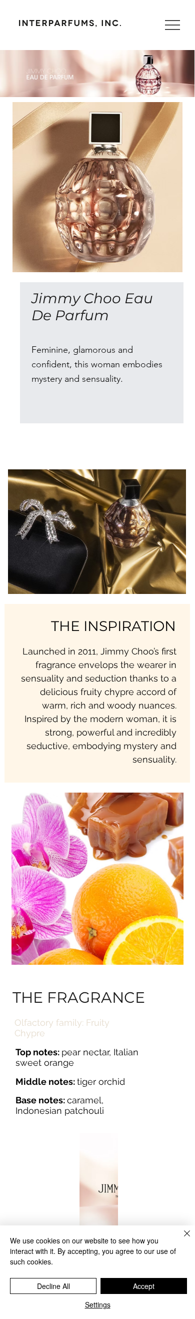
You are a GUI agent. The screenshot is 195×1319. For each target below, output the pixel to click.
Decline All (53, 1286)
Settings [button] (97, 1304)
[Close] (181, 1239)
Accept (143, 1286)
